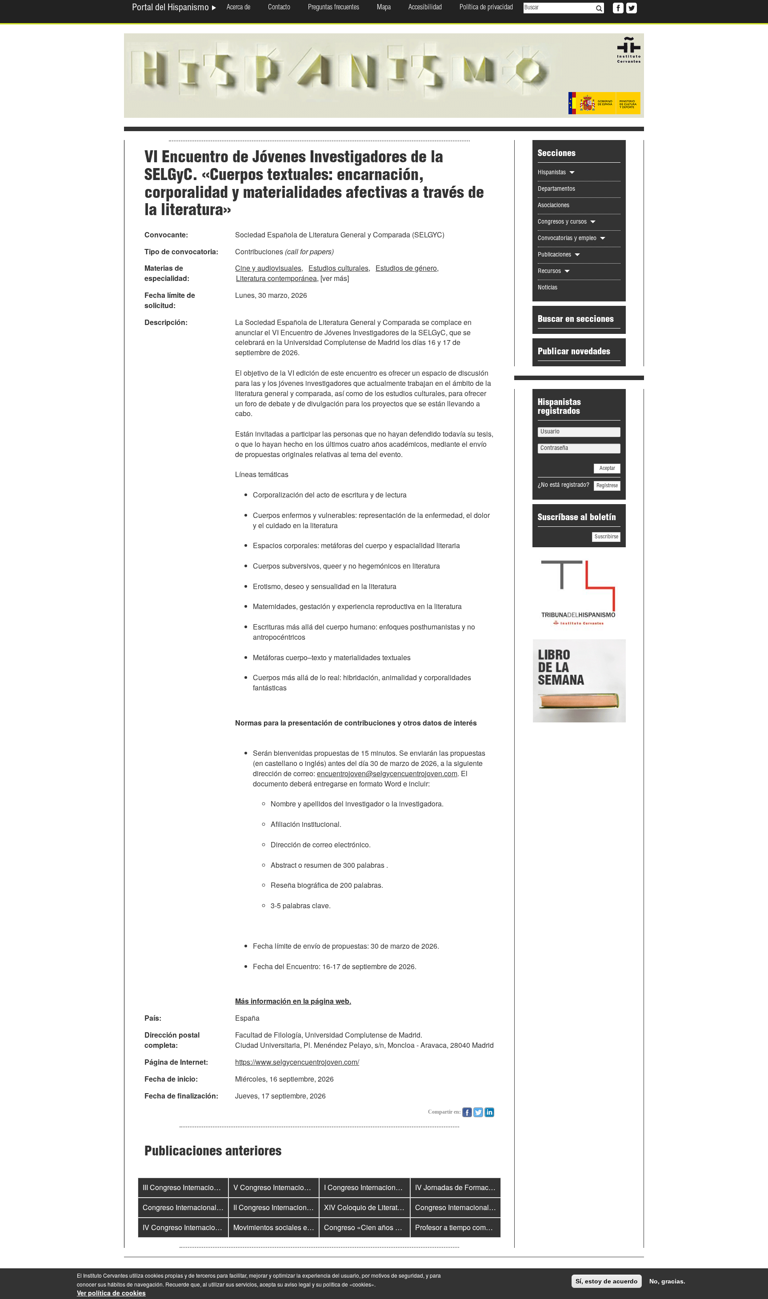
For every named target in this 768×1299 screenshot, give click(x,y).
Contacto (279, 8)
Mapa (384, 8)
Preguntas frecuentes (333, 8)
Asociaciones (553, 206)
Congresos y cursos (563, 222)
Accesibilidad (425, 8)
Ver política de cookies (111, 1292)
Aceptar (607, 468)
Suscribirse (606, 537)
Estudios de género (406, 268)
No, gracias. (667, 1281)
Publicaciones (555, 255)
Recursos (550, 272)
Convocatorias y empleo (568, 239)
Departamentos (556, 189)
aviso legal (297, 1284)
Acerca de (238, 8)
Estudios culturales (338, 268)
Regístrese (607, 486)
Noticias (547, 288)
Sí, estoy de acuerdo (607, 1281)
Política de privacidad (486, 8)
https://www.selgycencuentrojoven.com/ (297, 1062)
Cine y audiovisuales (268, 268)
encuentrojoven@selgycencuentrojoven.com (387, 773)
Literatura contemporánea (276, 278)
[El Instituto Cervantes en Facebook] (617, 7)
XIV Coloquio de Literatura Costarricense (388, 1207)
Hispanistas (553, 173)
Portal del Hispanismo (171, 8)
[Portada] (384, 74)
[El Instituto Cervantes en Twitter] (630, 7)
